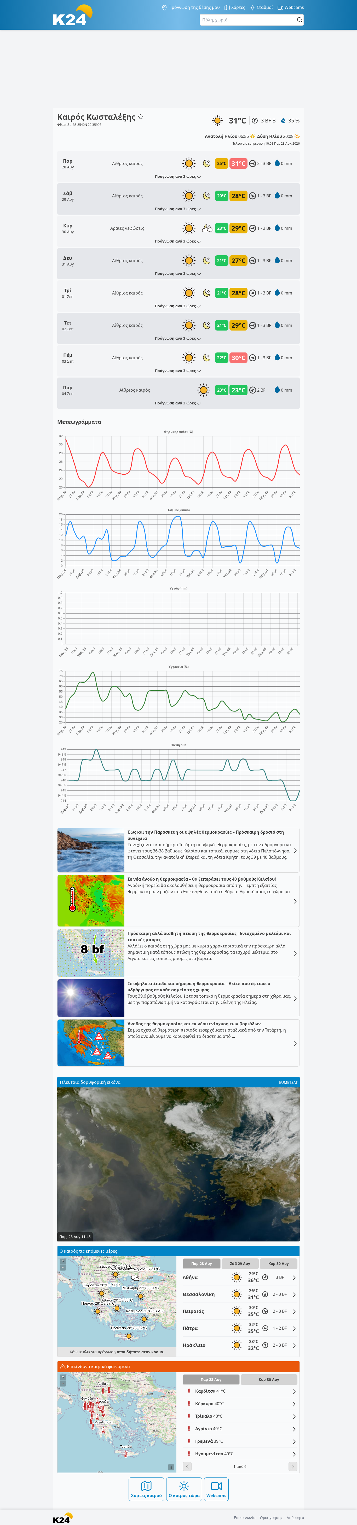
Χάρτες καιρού (146, 1495)
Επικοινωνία (245, 1517)
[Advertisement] (178, 68)
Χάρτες (237, 7)
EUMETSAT (288, 1082)
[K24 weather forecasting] (73, 14)
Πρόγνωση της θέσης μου (194, 7)
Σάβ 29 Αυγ (240, 1263)
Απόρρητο (295, 1517)
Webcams (294, 7)
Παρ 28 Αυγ (201, 1263)
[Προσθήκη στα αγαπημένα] (140, 117)
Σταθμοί (264, 7)
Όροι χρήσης (271, 1517)
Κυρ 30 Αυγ (278, 1263)
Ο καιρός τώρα (184, 1495)
